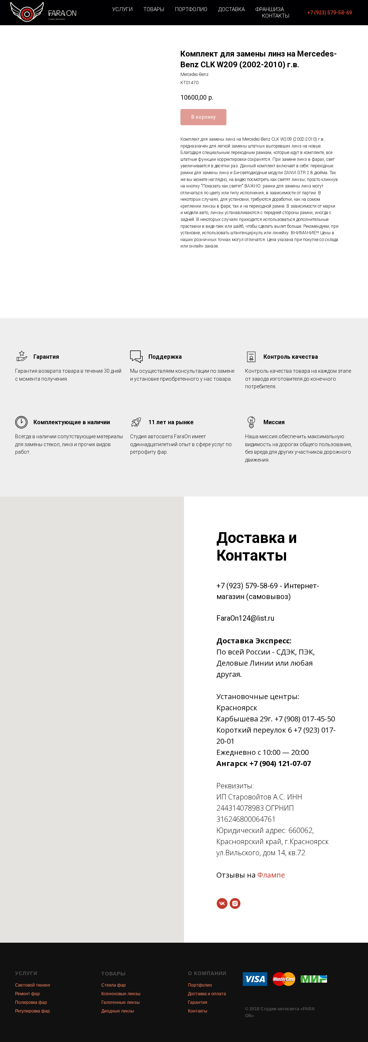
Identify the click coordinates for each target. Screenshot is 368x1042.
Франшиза (270, 9)
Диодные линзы (117, 1011)
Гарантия (197, 1002)
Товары (153, 9)
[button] (329, 12)
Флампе (271, 875)
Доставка (231, 9)
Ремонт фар (27, 993)
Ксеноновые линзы (121, 993)
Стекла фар (113, 985)
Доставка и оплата (207, 993)
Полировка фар (31, 1002)
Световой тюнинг (32, 985)
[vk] (222, 903)
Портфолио (191, 9)
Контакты (275, 16)
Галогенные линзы (120, 1002)
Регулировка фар (32, 1011)
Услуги (122, 9)
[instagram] (235, 903)
